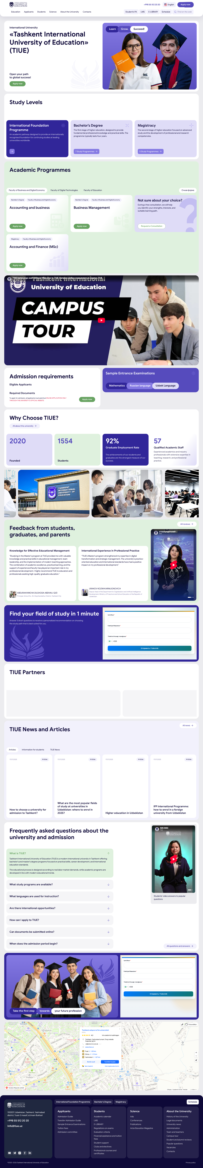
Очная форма (188, 190)
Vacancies (171, 1147)
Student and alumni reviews (179, 1139)
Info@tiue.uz (14, 1126)
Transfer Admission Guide (69, 1120)
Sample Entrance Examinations (71, 1124)
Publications (135, 1124)
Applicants (29, 12)
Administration (173, 1128)
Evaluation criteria (102, 1132)
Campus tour (172, 1136)
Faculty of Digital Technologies (64, 190)
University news (174, 1124)
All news (186, 725)
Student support (101, 1143)
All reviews (185, 524)
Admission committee (67, 1132)
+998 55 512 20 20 (152, 4)
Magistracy (15, 239)
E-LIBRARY (153, 12)
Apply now (185, 4)
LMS (143, 12)
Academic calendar (102, 1116)
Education (15, 12)
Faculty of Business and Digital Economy (27, 190)
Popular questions (175, 1143)
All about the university (23, 426)
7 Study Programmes (84, 151)
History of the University (177, 1116)
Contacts (87, 12)
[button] (189, 597)
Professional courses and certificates (105, 1152)
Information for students (33, 749)
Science (53, 12)
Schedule (166, 12)
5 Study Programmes (148, 151)
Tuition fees (63, 1128)
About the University (69, 12)
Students (41, 12)
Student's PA (131, 12)
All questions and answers (178, 946)
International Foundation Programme (73, 1102)
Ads (132, 1116)
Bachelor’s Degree (17, 200)
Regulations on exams (104, 1128)
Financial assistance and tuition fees (108, 1137)
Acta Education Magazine (141, 1128)
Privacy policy (191, 1163)
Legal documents (174, 1120)
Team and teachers (175, 1132)
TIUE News (55, 749)
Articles (12, 749)
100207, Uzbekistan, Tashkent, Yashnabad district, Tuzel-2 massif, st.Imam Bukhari (26, 1114)
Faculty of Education (93, 190)
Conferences (136, 1120)
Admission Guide (65, 1116)
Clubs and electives (102, 1146)
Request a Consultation (151, 226)
